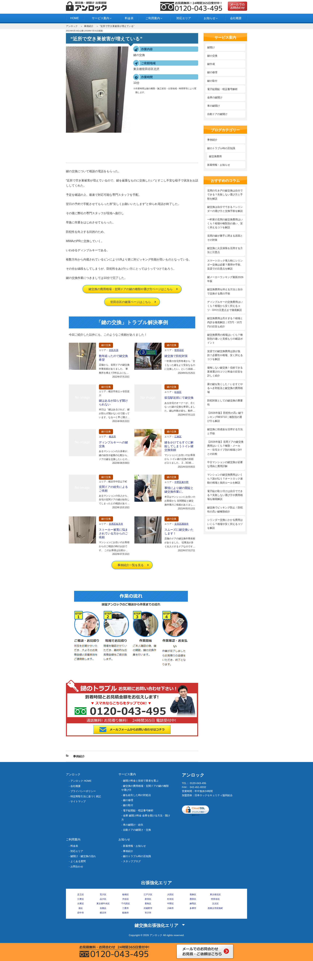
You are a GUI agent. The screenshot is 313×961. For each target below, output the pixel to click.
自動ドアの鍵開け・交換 (137, 829)
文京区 (215, 903)
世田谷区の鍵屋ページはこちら (130, 301)
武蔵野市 (148, 908)
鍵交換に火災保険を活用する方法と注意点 (225, 250)
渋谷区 (125, 899)
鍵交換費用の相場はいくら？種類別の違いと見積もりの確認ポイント (225, 338)
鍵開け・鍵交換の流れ (83, 856)
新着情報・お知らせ (218, 164)
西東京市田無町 (215, 908)
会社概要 (236, 18)
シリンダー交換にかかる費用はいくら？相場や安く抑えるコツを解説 (225, 523)
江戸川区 (148, 894)
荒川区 (103, 894)
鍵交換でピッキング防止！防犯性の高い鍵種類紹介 (225, 509)
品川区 (103, 899)
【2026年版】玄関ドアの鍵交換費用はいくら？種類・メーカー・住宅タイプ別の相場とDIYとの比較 (225, 447)
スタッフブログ (132, 861)
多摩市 (193, 908)
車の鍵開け (213, 105)
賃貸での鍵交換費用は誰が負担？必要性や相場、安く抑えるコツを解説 (225, 355)
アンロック (72, 26)
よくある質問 (78, 861)
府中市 (80, 912)
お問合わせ (76, 866)
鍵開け (211, 47)
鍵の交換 (106, 345)
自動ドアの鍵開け (217, 114)
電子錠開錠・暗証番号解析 (222, 89)
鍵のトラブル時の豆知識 (221, 148)
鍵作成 (211, 64)
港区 (80, 908)
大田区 (170, 894)
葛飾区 (193, 894)
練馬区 (193, 903)
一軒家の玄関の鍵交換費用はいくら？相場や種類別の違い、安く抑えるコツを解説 (225, 223)
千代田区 (125, 903)
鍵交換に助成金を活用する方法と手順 (225, 431)
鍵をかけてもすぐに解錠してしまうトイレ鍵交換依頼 (178, 446)
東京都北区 (215, 894)
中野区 (170, 903)
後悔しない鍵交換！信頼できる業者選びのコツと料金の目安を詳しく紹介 (225, 371)
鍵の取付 (212, 80)
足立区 (80, 894)
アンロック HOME (80, 780)
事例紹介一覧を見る (131, 565)
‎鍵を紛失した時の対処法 (137, 795)
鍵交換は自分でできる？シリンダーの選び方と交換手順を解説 (225, 209)
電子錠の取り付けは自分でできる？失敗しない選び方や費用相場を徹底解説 (225, 495)
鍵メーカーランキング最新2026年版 (225, 279)
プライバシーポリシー (83, 791)
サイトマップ (78, 801)
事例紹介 (88, 26)
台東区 (80, 903)
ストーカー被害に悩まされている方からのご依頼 (113, 533)
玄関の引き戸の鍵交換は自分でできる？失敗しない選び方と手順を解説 (225, 194)
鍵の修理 (212, 72)
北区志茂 (113, 350)
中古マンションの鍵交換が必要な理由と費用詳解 (225, 464)
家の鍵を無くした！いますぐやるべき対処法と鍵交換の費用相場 (225, 388)
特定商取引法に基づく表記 (85, 796)
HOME (74, 18)
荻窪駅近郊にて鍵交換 (178, 397)
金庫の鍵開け (214, 97)
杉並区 (177, 392)
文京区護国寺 (181, 524)
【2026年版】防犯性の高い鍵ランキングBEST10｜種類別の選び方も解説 (225, 416)
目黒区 (103, 908)
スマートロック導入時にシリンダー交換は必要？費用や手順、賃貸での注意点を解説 (225, 264)
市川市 (148, 912)
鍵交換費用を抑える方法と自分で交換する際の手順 (225, 291)
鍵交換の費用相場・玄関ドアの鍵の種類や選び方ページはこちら (131, 289)
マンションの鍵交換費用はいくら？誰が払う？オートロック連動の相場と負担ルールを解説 (225, 478)
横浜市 (112, 436)
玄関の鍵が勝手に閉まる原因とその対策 (225, 237)
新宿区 (148, 899)
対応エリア (183, 18)
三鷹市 (125, 908)
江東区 (177, 436)
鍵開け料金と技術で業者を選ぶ (140, 780)
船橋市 (125, 912)
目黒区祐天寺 (116, 524)
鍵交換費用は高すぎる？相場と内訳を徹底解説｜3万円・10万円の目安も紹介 (225, 322)
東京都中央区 (103, 903)
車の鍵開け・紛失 (133, 824)
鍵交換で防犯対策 (176, 356)
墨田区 (193, 899)
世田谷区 (179, 350)
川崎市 (170, 908)
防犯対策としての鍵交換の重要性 (225, 402)
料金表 (129, 18)
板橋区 (125, 894)
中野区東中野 (181, 482)
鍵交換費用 (215, 156)
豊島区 (148, 903)
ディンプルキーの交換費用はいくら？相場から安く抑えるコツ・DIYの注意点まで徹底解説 (225, 305)
